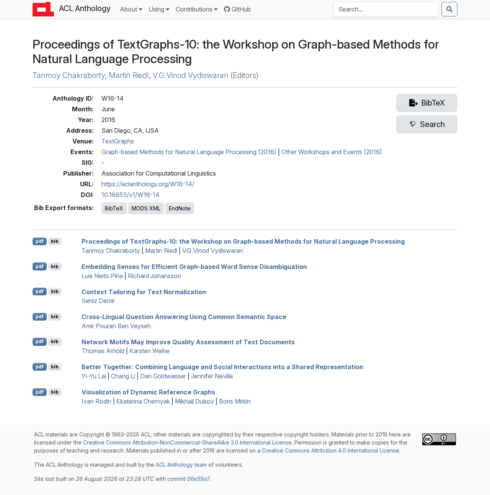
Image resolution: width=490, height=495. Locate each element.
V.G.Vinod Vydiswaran (191, 75)
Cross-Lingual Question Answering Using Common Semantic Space (184, 317)
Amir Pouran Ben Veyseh (116, 326)
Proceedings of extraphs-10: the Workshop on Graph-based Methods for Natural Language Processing (243, 241)
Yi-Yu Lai (94, 376)
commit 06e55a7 (188, 478)
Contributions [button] (194, 9)
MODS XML (146, 208)
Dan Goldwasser (163, 376)
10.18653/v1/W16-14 (130, 195)
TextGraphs (117, 141)
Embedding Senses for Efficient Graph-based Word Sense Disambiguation (194, 266)
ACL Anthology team (181, 464)
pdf (40, 241)
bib (55, 241)
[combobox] (385, 9)
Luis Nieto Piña (102, 276)
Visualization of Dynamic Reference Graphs (148, 392)
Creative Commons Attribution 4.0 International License (330, 450)
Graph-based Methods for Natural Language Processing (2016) (188, 152)
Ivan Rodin (96, 401)
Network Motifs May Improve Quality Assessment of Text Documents (188, 341)
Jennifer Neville (212, 376)
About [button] (128, 9)
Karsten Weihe (149, 351)
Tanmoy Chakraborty (69, 75)
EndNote (180, 208)
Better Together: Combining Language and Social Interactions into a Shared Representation (222, 367)
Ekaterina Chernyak (143, 401)
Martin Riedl (129, 75)
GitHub (241, 9)
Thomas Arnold (103, 351)
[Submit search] (449, 9)
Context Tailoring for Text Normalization (144, 291)
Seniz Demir (98, 300)
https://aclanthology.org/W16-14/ (147, 184)
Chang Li (123, 376)
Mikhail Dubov (194, 401)
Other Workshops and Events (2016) (331, 152)
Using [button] (156, 9)
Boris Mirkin (235, 401)
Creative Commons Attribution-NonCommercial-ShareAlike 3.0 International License (187, 442)
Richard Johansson (154, 276)
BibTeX (114, 208)
